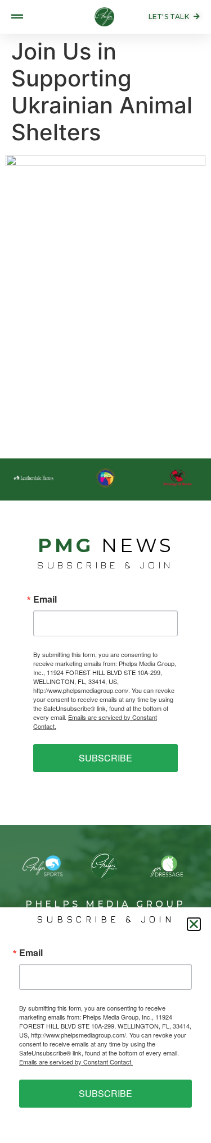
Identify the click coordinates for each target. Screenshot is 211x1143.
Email (45, 599)
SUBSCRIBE (105, 757)
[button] (194, 924)
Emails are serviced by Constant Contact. (76, 1061)
